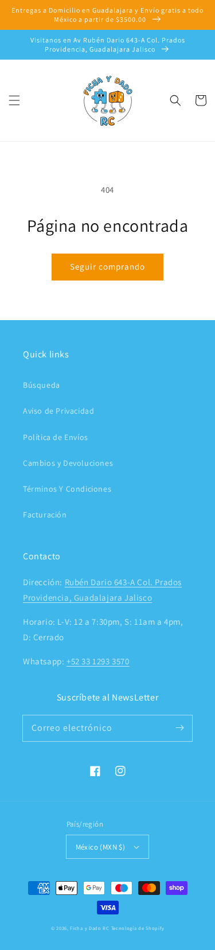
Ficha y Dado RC (90, 928)
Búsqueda (41, 385)
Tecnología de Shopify (138, 928)
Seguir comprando (107, 266)
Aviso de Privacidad (58, 411)
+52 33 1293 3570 (98, 661)
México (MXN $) (101, 847)
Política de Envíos (55, 437)
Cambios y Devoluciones (68, 463)
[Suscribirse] (179, 728)
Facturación (45, 514)
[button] (14, 100)
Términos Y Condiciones (67, 489)
